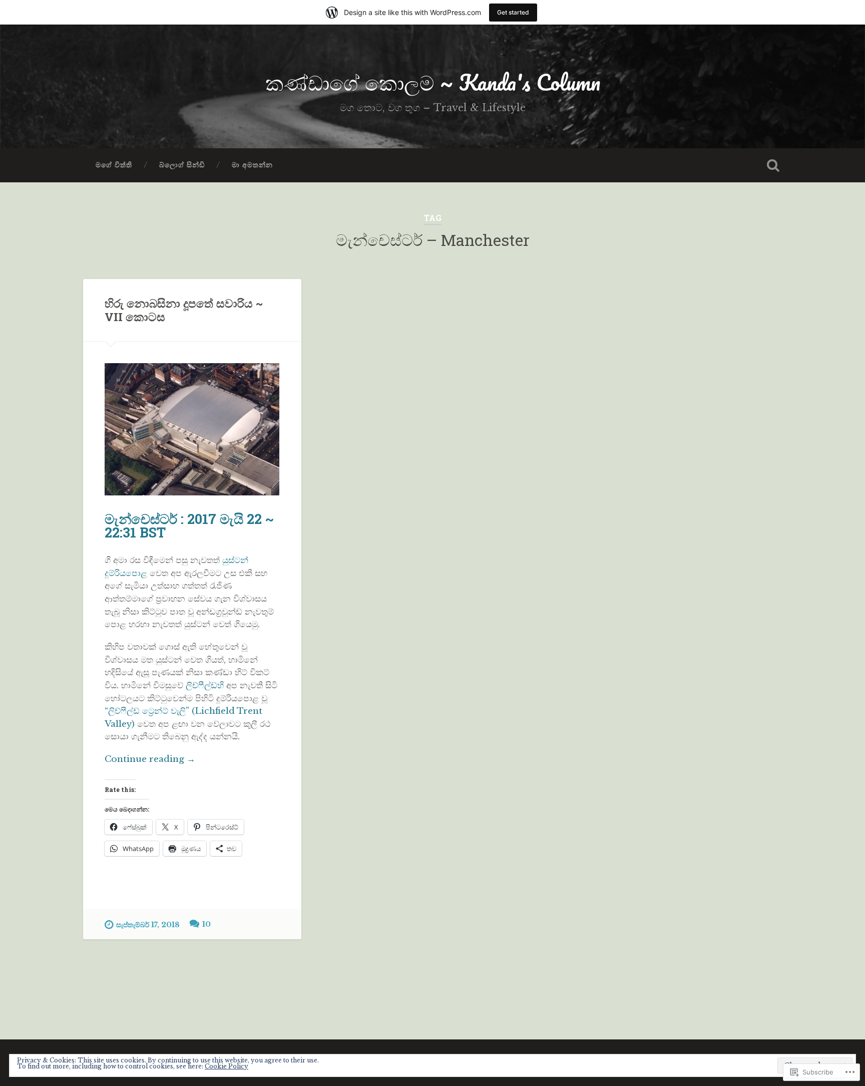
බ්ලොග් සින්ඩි (182, 165)
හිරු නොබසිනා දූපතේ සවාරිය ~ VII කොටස (184, 310)
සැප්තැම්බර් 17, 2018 (148, 924)
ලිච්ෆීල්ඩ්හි (206, 685)
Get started (513, 12)
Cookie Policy (226, 1066)
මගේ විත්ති (114, 165)
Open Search (773, 165)
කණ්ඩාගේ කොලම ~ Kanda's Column (432, 82)
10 (206, 924)
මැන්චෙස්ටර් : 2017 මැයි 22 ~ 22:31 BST (189, 525)
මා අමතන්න (252, 165)
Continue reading (150, 759)
